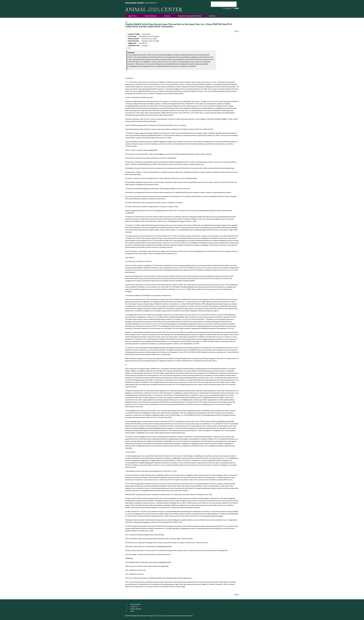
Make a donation (135, 609)
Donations (212, 16)
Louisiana (145, 45)
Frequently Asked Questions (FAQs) (189, 16)
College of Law (152, 615)
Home (126, 21)
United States (146, 34)
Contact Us (134, 606)
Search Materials (150, 16)
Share (236, 31)
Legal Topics (132, 16)
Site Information (135, 604)
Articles (166, 16)
